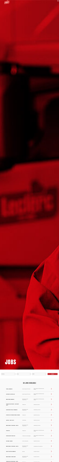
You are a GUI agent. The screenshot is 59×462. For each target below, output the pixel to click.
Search (52, 374)
